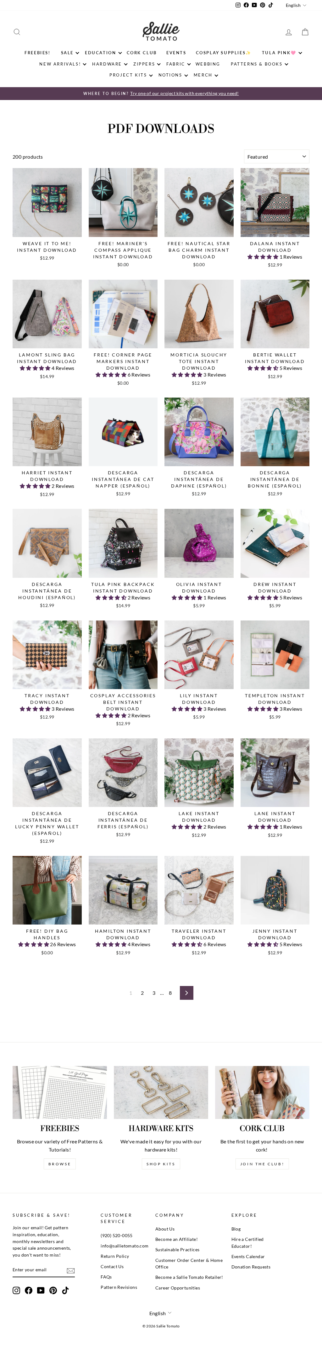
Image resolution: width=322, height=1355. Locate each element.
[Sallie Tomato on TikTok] (65, 1290)
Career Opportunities (177, 1287)
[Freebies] (60, 1092)
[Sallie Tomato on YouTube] (41, 1290)
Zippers (144, 63)
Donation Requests (251, 1266)
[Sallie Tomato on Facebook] (28, 1290)
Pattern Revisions (119, 1287)
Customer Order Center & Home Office (189, 1264)
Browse (59, 1164)
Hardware (107, 63)
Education (100, 52)
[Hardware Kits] (161, 1092)
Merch (203, 74)
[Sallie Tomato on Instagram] (16, 1290)
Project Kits (128, 74)
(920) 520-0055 (117, 1235)
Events (176, 52)
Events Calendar (248, 1256)
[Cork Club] (262, 1092)
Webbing (208, 63)
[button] (263, 257)
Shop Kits (161, 1164)
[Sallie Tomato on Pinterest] (53, 1290)
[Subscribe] (71, 1270)
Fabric (175, 63)
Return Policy (115, 1256)
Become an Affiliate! (176, 1239)
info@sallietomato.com (124, 1245)
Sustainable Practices (177, 1249)
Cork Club (142, 52)
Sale (67, 52)
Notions (170, 74)
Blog (236, 1228)
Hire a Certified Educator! (247, 1243)
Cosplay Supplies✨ (224, 52)
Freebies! (37, 52)
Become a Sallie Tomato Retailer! (189, 1277)
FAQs (106, 1276)
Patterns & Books (257, 63)
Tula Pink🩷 (279, 52)
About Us (165, 1228)
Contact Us (112, 1266)
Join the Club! (262, 1164)
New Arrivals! (60, 63)
